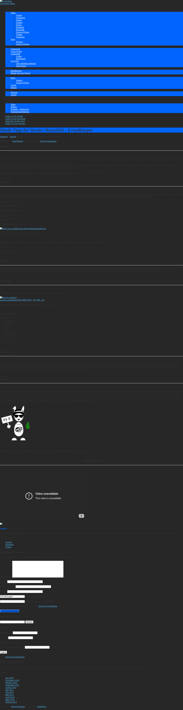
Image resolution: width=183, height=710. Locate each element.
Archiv (14, 95)
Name (3, 581)
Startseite (4, 136)
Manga (14, 87)
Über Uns (9, 102)
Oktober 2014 (11, 683)
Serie (13, 39)
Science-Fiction (22, 32)
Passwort (4, 637)
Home (8, 8)
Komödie (20, 27)
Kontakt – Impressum (20, 109)
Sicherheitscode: (7, 642)
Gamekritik (15, 54)
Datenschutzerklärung (20, 112)
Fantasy (19, 22)
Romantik (20, 30)
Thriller (19, 34)
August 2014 (10, 687)
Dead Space (21, 66)
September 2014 (12, 685)
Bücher (8, 75)
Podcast (8, 90)
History (14, 107)
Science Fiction (22, 83)
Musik (8, 68)
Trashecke (20, 37)
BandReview (16, 71)
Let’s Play (15, 61)
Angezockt (15, 49)
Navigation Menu (7, 3)
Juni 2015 (9, 678)
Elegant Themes (18, 706)
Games (8, 47)
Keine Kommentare (48, 141)
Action (19, 15)
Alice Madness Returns (26, 63)
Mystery (19, 42)
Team (13, 104)
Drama (19, 20)
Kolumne (9, 97)
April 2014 (10, 697)
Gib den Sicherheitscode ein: (12, 647)
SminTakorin (17, 141)
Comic (13, 85)
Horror (19, 25)
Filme (13, 13)
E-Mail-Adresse (7, 586)
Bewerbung (10, 100)
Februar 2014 (11, 702)
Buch (13, 78)
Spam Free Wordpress (48, 606)
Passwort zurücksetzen (15, 657)
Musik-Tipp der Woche (20, 73)
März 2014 (10, 699)
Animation (20, 18)
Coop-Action (16, 51)
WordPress (41, 706)
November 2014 (12, 680)
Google (8, 542)
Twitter (8, 547)
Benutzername (6, 633)
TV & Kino (10, 10)
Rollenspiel (21, 59)
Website (3, 591)
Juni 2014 (9, 692)
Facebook (9, 544)
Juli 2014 (9, 690)
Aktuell (13, 136)
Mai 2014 (9, 695)
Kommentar (6, 577)
